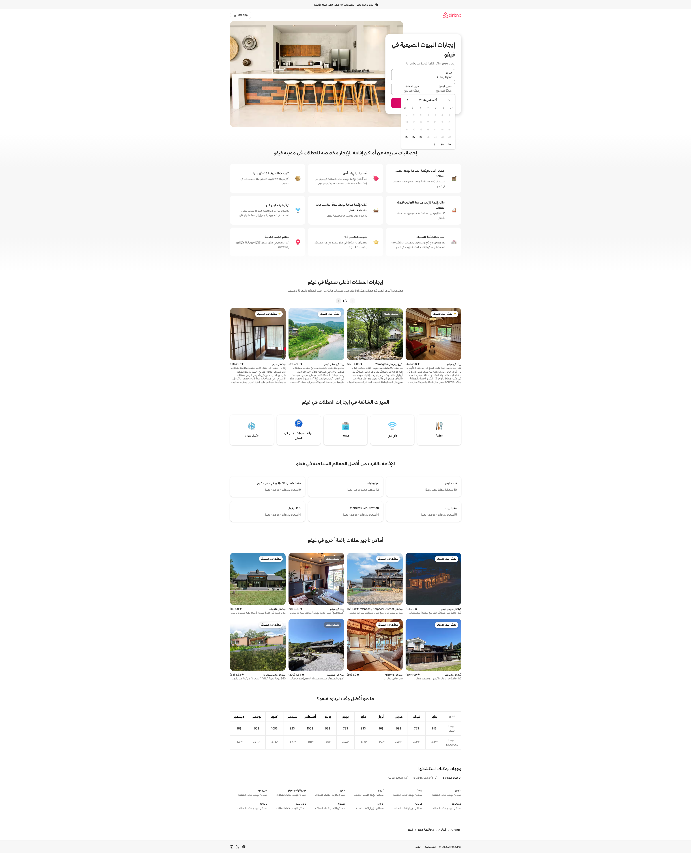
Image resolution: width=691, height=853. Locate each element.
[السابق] (352, 301)
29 (449, 144)
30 (442, 144)
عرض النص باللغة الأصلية (326, 4)
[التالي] (338, 301)
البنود (418, 846)
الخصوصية (430, 846)
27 (413, 137)
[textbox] (439, 91)
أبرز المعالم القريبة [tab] (398, 777)
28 (406, 137)
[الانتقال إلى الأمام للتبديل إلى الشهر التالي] (407, 100)
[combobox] (423, 77)
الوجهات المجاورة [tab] (452, 777)
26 (420, 137)
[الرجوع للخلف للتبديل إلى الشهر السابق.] (449, 100)
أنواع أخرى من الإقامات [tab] (425, 777)
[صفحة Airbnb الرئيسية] (452, 15)
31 (435, 144)
